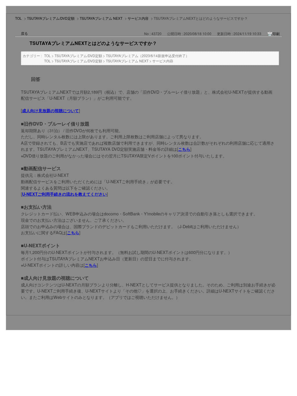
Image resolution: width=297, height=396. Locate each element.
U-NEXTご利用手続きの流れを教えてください (64, 194)
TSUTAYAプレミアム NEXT (101, 18)
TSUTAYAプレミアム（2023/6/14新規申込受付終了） (147, 55)
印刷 (276, 33)
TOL (18, 18)
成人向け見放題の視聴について (50, 110)
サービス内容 (138, 18)
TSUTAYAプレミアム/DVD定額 (51, 18)
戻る (24, 33)
